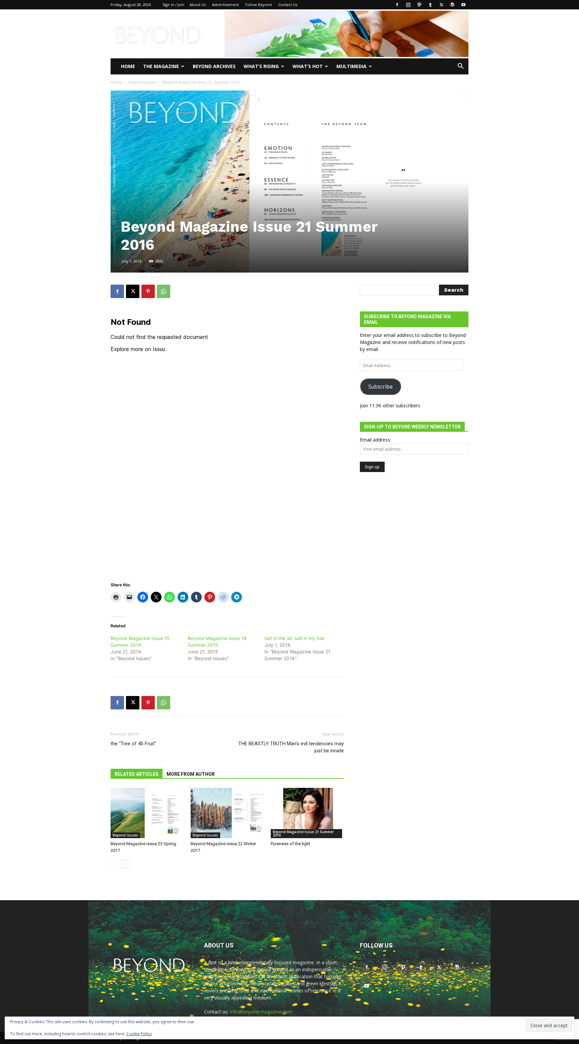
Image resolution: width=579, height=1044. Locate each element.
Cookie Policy (139, 1034)
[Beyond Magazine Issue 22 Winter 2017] (227, 813)
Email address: (375, 440)
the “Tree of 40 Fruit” (133, 744)
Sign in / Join (173, 4)
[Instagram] (408, 4)
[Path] (419, 4)
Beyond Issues (142, 82)
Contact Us (287, 4)
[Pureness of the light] (307, 813)
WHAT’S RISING (261, 66)
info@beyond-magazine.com (261, 1011)
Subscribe (380, 386)
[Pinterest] (148, 291)
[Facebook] (397, 4)
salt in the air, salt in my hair (294, 638)
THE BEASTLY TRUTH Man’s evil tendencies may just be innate (291, 747)
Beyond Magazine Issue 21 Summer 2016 (303, 833)
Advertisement (225, 4)
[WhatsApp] (163, 291)
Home (128, 66)
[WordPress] (452, 4)
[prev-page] (115, 864)
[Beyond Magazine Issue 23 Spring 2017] (147, 813)
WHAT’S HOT (308, 66)
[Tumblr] (430, 4)
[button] (460, 67)
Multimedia (351, 66)
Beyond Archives (214, 66)
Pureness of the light (290, 843)
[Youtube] (463, 4)
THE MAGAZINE (161, 66)
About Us (198, 4)
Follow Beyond (258, 4)
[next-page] (125, 864)
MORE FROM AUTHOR (191, 774)
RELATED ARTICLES (136, 774)
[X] (441, 4)
